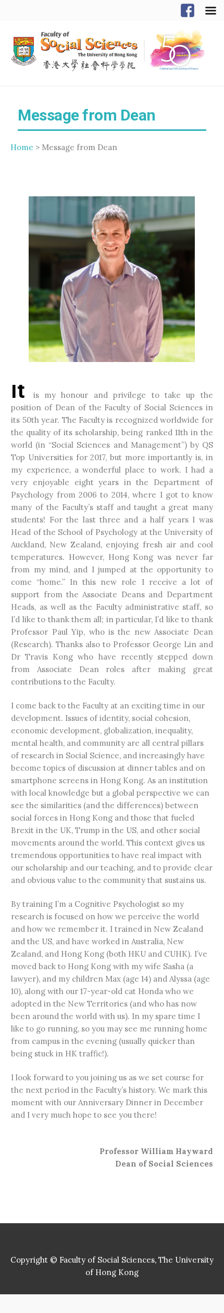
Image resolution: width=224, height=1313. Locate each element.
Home (21, 147)
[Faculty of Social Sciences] (112, 51)
